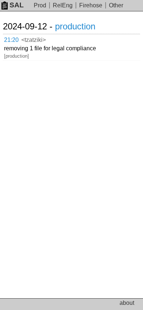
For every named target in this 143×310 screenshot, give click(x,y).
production (75, 26)
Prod (40, 5)
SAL (17, 5)
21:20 (11, 40)
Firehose (90, 5)
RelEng (63, 5)
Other (116, 5)
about (127, 303)
